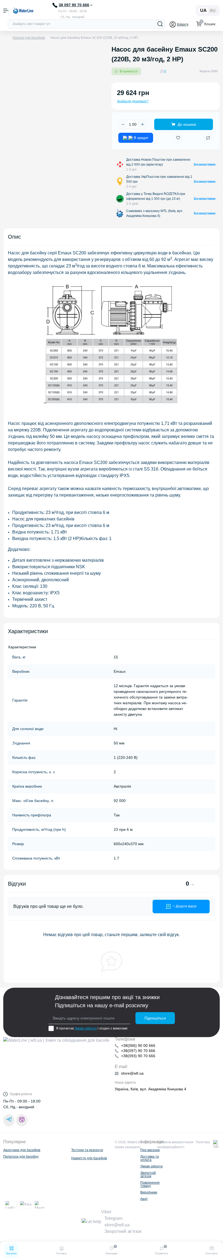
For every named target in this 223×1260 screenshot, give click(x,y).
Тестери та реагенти (87, 1150)
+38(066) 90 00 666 (138, 1045)
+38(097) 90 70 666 (138, 1051)
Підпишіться (155, 1018)
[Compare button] (208, 138)
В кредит (140, 138)
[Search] (160, 24)
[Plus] (142, 124)
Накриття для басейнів (89, 1158)
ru (212, 10)
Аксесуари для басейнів (21, 1150)
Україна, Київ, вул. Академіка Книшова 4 (150, 1089)
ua (203, 10)
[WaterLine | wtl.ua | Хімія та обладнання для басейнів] (56, 1064)
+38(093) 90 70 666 (138, 1056)
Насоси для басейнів (29, 38)
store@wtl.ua (132, 1073)
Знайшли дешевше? (132, 101)
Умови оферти (86, 1028)
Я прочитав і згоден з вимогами (92, 1028)
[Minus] (123, 124)
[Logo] (23, 10)
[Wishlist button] (178, 138)
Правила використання (175, 1142)
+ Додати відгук (184, 906)
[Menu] (6, 10)
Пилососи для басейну (21, 1156)
